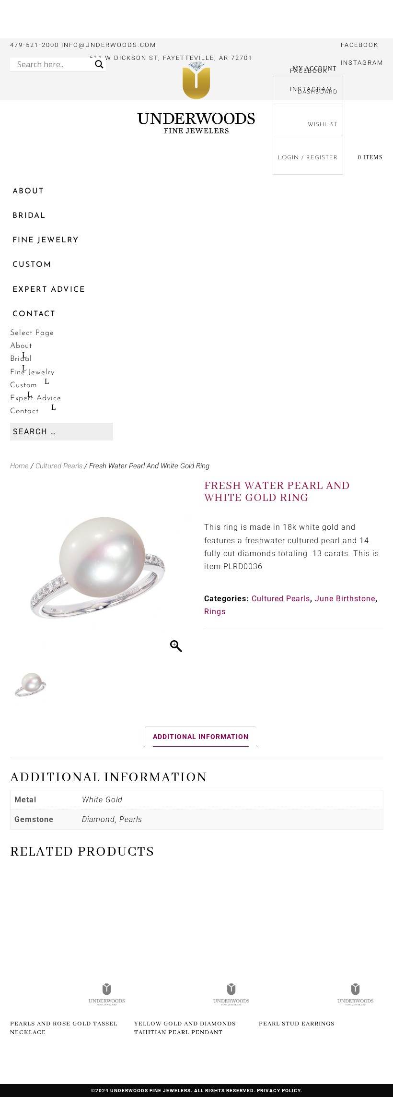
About (28, 191)
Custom (32, 265)
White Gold (102, 799)
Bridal (29, 216)
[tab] (200, 737)
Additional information (201, 736)
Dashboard (318, 92)
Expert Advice (48, 290)
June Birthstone (345, 598)
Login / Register (308, 158)
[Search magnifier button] (99, 64)
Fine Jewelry (45, 240)
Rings (215, 611)
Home (19, 466)
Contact (34, 314)
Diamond (98, 819)
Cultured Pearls (58, 466)
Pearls (130, 819)
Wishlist (323, 125)
